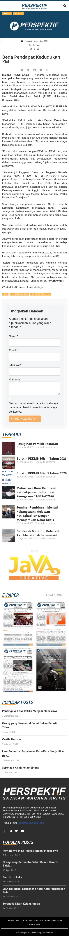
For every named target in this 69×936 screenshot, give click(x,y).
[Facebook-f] (4, 831)
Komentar (15, 379)
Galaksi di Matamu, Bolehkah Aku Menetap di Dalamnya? (38, 533)
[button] (22, 70)
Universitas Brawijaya (41, 294)
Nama (13, 336)
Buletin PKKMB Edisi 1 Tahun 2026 (41, 459)
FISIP (6, 294)
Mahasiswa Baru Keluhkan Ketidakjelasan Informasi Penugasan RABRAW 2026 (36, 492)
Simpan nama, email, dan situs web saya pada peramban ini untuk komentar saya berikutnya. (33, 407)
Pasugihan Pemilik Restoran (37, 444)
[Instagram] (10, 831)
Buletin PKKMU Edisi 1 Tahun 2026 (42, 473)
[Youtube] (22, 831)
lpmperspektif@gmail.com (31, 823)
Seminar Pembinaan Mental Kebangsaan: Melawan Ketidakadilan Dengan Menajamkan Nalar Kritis (37, 513)
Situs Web (15, 364)
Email (13, 350)
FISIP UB (18, 13)
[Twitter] (16, 831)
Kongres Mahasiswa (20, 294)
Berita (7, 13)
